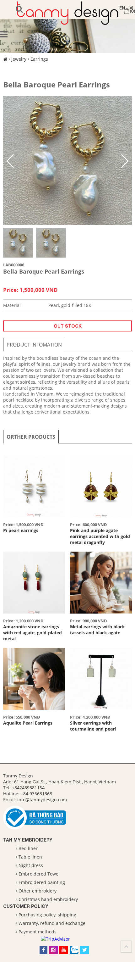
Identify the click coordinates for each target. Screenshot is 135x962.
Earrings (39, 59)
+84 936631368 (36, 794)
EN (122, 8)
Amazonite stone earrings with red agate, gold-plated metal (32, 633)
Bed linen (29, 848)
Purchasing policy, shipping (47, 915)
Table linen (30, 857)
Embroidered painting (42, 882)
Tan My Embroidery (27, 839)
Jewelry (18, 59)
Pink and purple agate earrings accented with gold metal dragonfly (100, 536)
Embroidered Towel (39, 874)
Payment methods (38, 932)
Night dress (31, 865)
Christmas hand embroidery (48, 899)
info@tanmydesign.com (42, 800)
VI (131, 8)
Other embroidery (38, 891)
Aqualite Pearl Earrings (27, 723)
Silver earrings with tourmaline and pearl (93, 726)
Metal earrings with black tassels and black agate (97, 630)
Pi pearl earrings (20, 530)
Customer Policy (25, 906)
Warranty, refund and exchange (52, 923)
